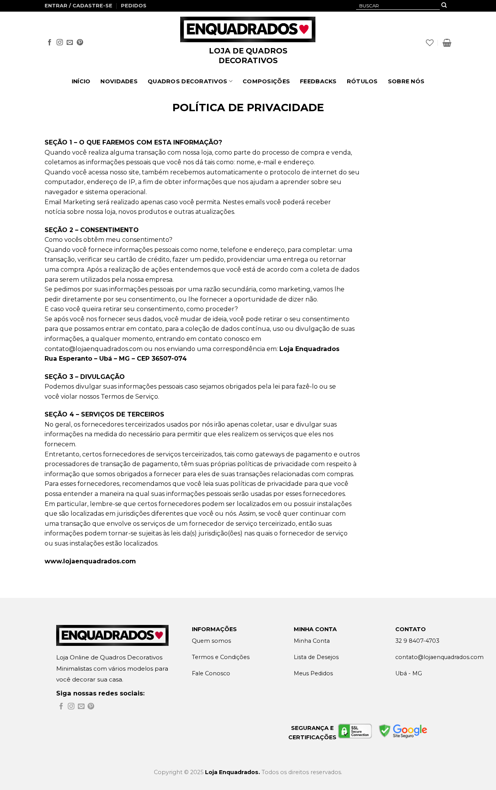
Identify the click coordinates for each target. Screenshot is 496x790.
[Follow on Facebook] (49, 42)
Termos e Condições (221, 657)
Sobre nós (406, 81)
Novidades (119, 81)
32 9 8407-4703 (417, 640)
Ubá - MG (408, 673)
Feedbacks (318, 81)
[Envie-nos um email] (70, 42)
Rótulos (362, 81)
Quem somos (211, 640)
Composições (266, 81)
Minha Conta (312, 640)
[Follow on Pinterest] (80, 42)
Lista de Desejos (316, 657)
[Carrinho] (447, 42)
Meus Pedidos (313, 673)
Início (81, 81)
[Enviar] (444, 6)
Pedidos (133, 6)
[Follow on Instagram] (60, 42)
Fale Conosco (211, 673)
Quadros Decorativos (187, 81)
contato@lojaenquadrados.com (94, 349)
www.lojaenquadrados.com (90, 561)
